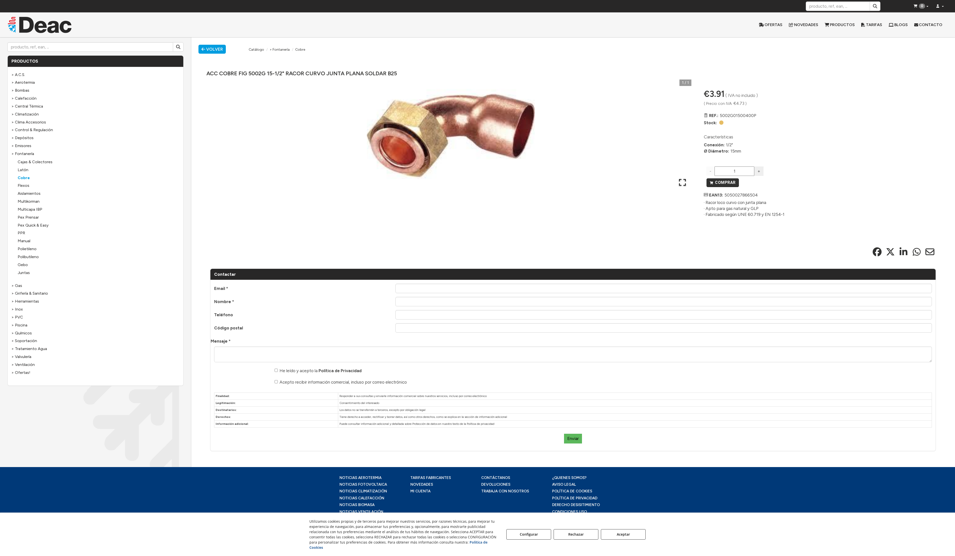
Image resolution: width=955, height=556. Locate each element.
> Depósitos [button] (22, 137)
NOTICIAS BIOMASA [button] (357, 505)
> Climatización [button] (25, 114)
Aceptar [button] (623, 534)
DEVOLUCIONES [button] (495, 484)
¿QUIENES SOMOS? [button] (569, 478)
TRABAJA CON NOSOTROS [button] (505, 491)
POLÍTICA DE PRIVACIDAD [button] (574, 498)
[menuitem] (770, 25)
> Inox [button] (17, 309)
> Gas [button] (16, 285)
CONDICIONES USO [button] (569, 512)
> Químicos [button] (21, 333)
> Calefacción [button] (24, 98)
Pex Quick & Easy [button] (33, 225)
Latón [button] (23, 169)
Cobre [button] (24, 177)
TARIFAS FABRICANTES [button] (430, 478)
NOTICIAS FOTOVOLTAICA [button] (363, 484)
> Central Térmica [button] (27, 106)
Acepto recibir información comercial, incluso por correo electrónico (343, 382)
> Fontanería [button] (22, 153)
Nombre (224, 301)
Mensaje (221, 341)
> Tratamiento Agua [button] (29, 348)
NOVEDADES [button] (421, 484)
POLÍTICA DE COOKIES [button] (572, 491)
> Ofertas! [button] (20, 372)
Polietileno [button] (27, 248)
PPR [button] (21, 233)
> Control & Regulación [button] (32, 129)
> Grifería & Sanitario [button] (29, 293)
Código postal (228, 327)
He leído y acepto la (321, 370)
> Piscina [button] (19, 325)
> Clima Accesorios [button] (28, 122)
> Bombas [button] (20, 90)
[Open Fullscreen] (682, 182)
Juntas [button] (24, 272)
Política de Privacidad (340, 370)
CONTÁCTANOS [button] (495, 478)
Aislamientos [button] (29, 193)
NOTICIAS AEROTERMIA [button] (360, 478)
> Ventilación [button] (23, 364)
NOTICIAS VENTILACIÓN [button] (361, 512)
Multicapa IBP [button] (30, 209)
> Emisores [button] (21, 145)
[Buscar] (875, 6)
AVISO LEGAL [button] (564, 484)
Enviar (573, 438)
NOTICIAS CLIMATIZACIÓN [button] (363, 491)
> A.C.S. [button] (18, 74)
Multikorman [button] (29, 201)
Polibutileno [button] (28, 256)
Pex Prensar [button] (28, 217)
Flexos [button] (23, 185)
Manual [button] (24, 240)
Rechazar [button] (576, 534)
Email (221, 288)
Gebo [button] (23, 264)
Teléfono (223, 314)
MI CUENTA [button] (420, 491)
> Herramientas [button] (25, 301)
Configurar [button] (529, 534)
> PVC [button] (17, 317)
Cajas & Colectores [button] (35, 161)
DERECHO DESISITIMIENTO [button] (576, 505)
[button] (122, 25)
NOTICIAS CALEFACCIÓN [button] (361, 498)
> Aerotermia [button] (23, 82)
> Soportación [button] (24, 340)
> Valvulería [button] (21, 356)
